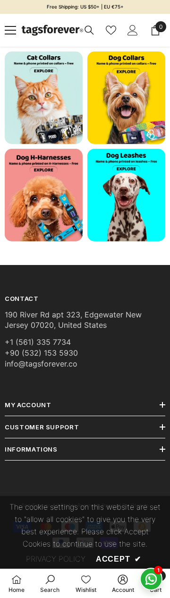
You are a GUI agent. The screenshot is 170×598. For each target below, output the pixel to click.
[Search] (89, 30)
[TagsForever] (44, 97)
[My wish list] (111, 30)
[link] (126, 97)
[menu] (10, 30)
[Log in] (133, 30)
